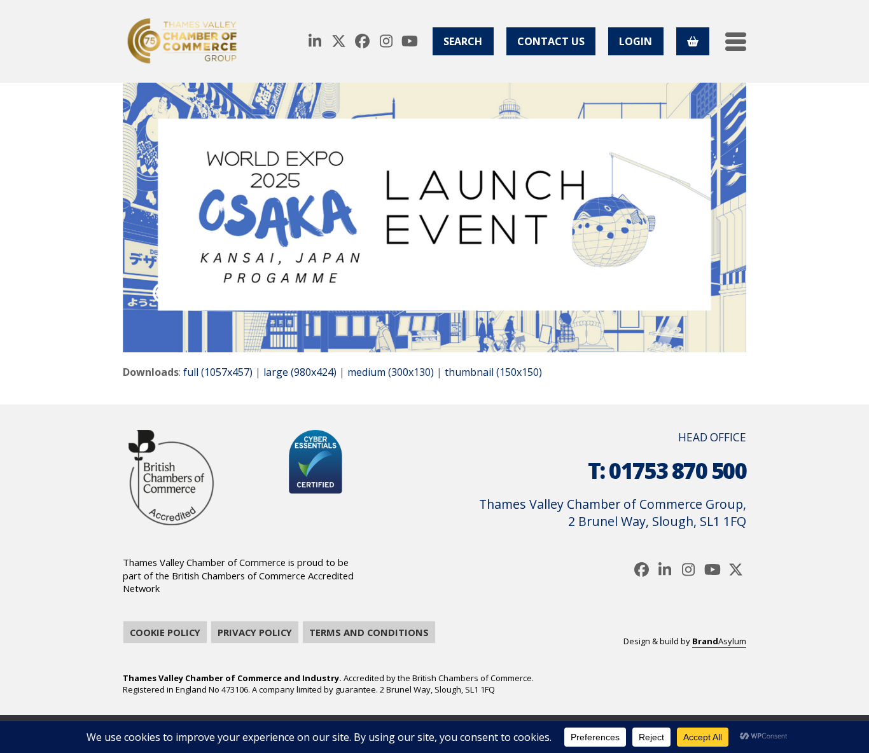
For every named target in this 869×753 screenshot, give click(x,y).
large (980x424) (300, 372)
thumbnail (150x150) (493, 372)
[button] (735, 41)
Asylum (719, 641)
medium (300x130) (390, 372)
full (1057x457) (218, 372)
